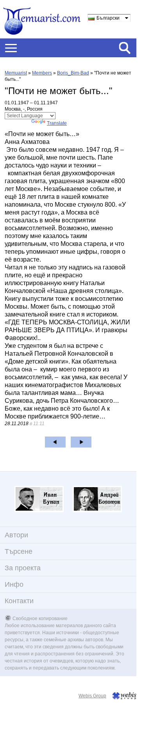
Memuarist (16, 73)
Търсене (18, 551)
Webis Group (92, 696)
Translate (57, 123)
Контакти (19, 601)
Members (42, 73)
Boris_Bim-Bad (73, 73)
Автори (16, 535)
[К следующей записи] (81, 442)
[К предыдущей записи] (55, 442)
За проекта (23, 568)
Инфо (14, 584)
